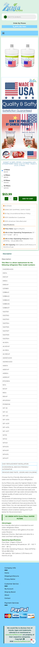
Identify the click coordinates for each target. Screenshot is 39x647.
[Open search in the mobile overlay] (19, 17)
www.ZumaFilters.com (14, 635)
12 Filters (7, 185)
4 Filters (7, 175)
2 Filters (7, 169)
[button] (3, 33)
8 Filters (7, 180)
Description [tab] (7, 254)
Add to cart (27, 199)
